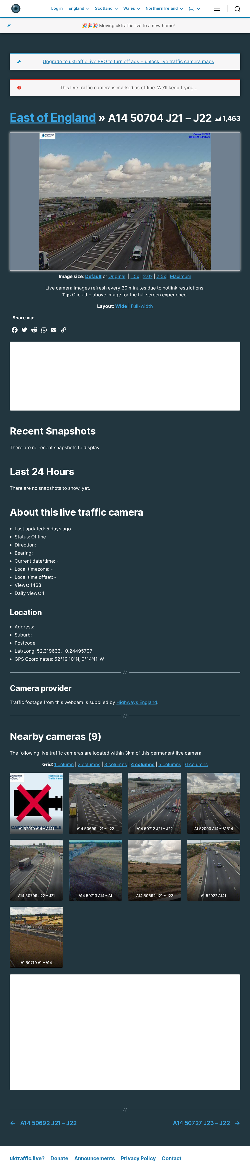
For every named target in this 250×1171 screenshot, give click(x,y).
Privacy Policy (138, 1158)
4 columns (143, 764)
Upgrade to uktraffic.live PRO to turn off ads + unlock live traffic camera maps (128, 61)
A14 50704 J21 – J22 (160, 118)
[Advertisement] (125, 376)
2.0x (148, 276)
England (76, 8)
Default (93, 276)
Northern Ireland (162, 8)
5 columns (169, 764)
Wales (129, 8)
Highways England (136, 702)
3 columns (115, 764)
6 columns (196, 764)
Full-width (142, 306)
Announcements (94, 1158)
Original (116, 276)
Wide (121, 306)
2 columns (89, 764)
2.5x (161, 276)
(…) (191, 8)
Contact (171, 1158)
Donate (59, 1158)
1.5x (135, 276)
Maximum (180, 276)
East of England (53, 117)
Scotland (104, 8)
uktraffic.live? (27, 1158)
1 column (64, 764)
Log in (57, 8)
